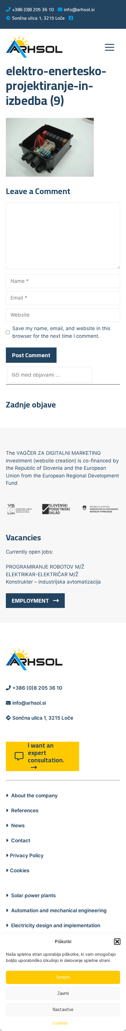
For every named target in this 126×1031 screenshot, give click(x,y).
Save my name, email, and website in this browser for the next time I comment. (61, 332)
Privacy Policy (27, 855)
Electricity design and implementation (55, 925)
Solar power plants (33, 895)
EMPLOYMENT (31, 600)
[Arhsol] (34, 46)
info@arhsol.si (79, 9)
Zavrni (63, 993)
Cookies (60, 1022)
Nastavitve (63, 1009)
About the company (34, 795)
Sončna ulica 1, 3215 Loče (38, 18)
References (24, 810)
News (17, 825)
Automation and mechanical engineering (58, 910)
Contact (20, 840)
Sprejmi (63, 977)
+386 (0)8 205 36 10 (33, 9)
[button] (117, 942)
